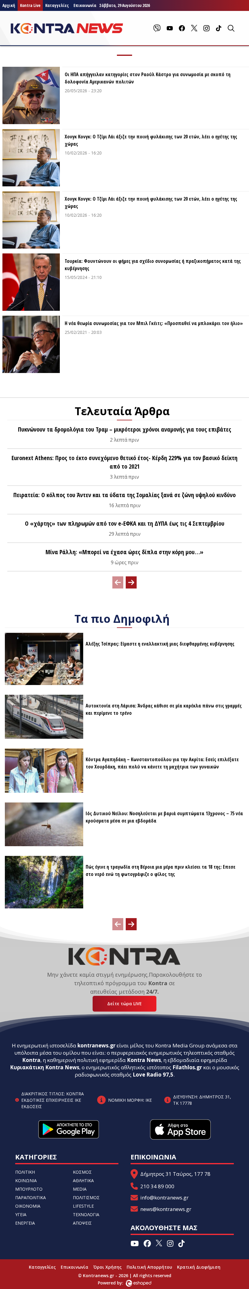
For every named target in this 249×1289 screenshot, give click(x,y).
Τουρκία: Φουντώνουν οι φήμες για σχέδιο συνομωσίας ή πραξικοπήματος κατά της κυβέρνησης (153, 265)
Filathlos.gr (187, 1067)
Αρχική (8, 5)
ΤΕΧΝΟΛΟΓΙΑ (86, 1214)
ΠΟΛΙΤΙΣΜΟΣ (86, 1197)
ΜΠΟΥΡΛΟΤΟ (29, 1189)
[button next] (131, 582)
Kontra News (144, 1060)
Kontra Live (30, 5)
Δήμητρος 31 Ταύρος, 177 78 (175, 1173)
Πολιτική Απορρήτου (149, 1267)
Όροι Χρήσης (107, 1267)
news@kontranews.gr (165, 1209)
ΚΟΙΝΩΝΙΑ (26, 1180)
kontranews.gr (96, 1045)
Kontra (31, 1060)
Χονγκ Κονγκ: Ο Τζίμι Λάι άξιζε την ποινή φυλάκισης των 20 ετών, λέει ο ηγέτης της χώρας (151, 140)
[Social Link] (157, 28)
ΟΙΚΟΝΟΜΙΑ (27, 1206)
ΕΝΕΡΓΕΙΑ (25, 1223)
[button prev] (117, 582)
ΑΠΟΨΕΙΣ (82, 1223)
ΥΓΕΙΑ (20, 1214)
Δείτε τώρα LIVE (124, 1003)
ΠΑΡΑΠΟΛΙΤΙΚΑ (30, 1197)
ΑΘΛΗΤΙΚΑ (83, 1180)
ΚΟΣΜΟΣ (82, 1172)
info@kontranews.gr (164, 1197)
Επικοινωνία (74, 1267)
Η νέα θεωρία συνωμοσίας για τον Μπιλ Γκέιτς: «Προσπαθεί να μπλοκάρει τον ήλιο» (154, 323)
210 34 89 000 (157, 1186)
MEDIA (80, 1189)
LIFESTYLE (83, 1206)
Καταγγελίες (57, 5)
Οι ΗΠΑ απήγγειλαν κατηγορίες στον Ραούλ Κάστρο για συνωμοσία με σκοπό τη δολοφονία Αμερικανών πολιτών (147, 78)
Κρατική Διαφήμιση (198, 1267)
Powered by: (117, 1283)
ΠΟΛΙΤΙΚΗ (25, 1172)
